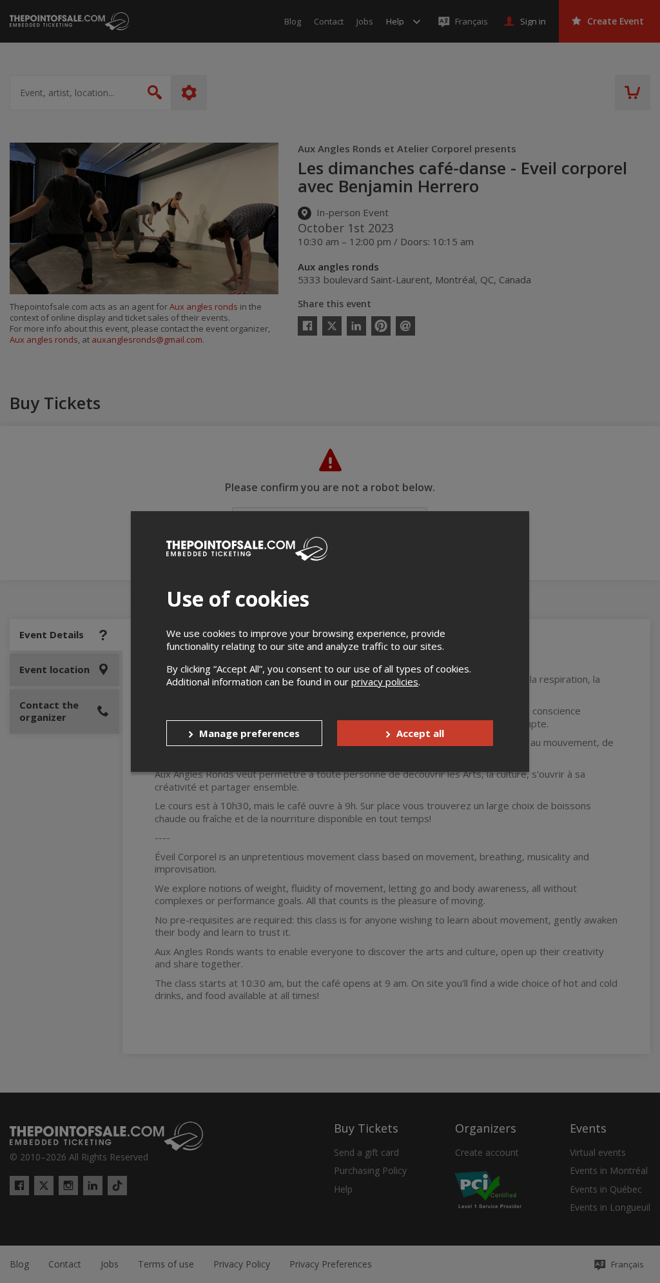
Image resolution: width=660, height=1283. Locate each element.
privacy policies (384, 681)
